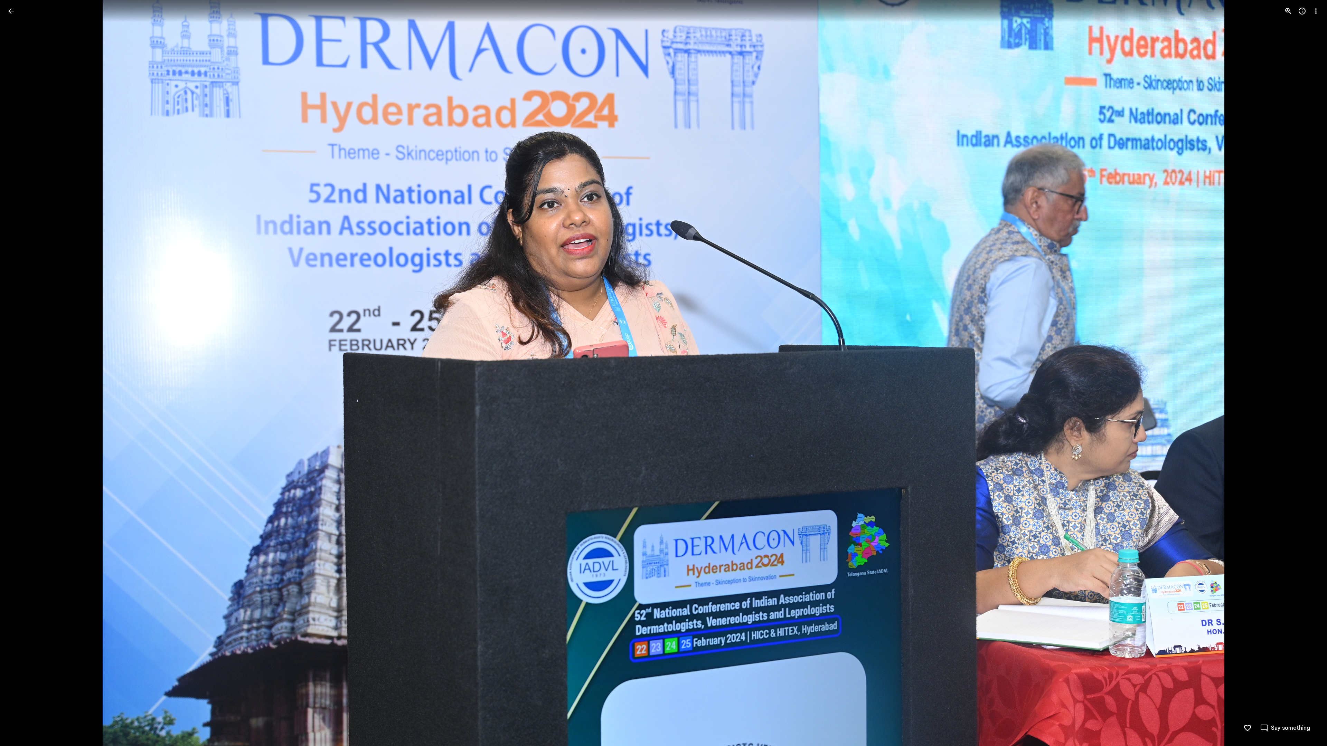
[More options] (1316, 11)
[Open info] (1302, 11)
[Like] (1247, 728)
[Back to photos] (11, 11)
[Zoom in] (1288, 11)
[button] (19, 373)
